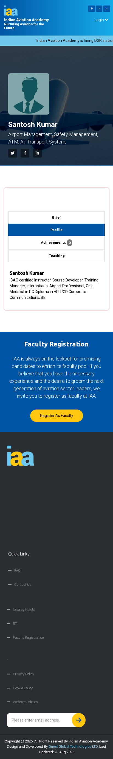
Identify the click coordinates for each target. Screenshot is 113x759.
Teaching (57, 255)
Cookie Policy (23, 688)
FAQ (17, 570)
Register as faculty (56, 415)
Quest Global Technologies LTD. (73, 746)
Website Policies (25, 702)
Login (99, 20)
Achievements (55, 242)
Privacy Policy (23, 674)
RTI (15, 624)
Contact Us (23, 584)
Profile (56, 230)
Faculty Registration (28, 637)
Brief (56, 217)
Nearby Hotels (24, 610)
